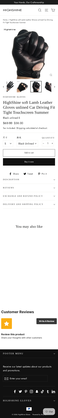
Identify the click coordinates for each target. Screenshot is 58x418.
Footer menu (13, 353)
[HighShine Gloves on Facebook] (15, 391)
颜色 (19, 138)
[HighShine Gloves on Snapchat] (37, 391)
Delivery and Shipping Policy (23, 204)
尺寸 (5, 138)
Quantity (48, 138)
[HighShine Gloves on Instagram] (31, 391)
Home (5, 20)
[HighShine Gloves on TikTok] (42, 391)
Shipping (20, 128)
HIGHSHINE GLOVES (17, 400)
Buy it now (29, 162)
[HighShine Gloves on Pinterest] (26, 391)
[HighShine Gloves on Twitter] (20, 391)
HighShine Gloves (14, 97)
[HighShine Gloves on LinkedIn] (53, 391)
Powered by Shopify (39, 414)
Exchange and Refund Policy (23, 196)
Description (11, 180)
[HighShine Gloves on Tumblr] (48, 391)
